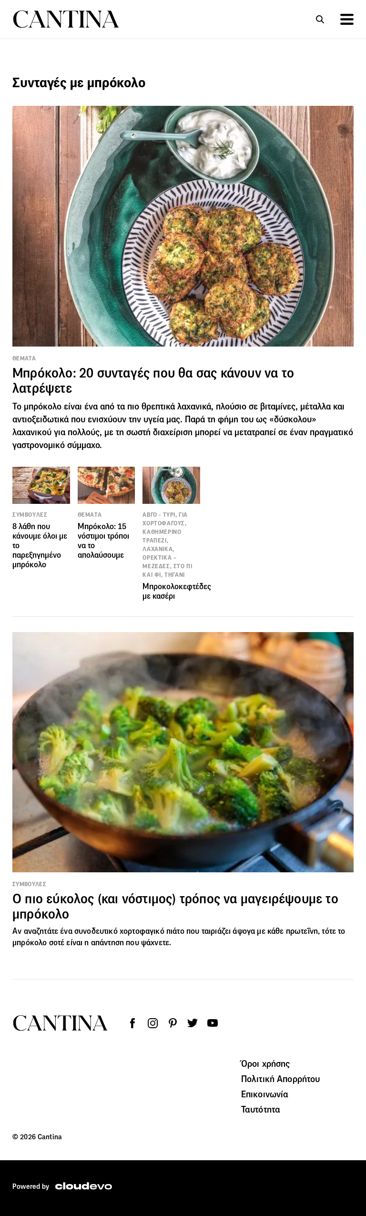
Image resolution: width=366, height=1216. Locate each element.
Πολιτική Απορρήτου (280, 1078)
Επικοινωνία (265, 1094)
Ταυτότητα (260, 1109)
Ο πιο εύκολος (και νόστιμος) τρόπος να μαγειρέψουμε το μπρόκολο (175, 906)
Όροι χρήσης (265, 1063)
